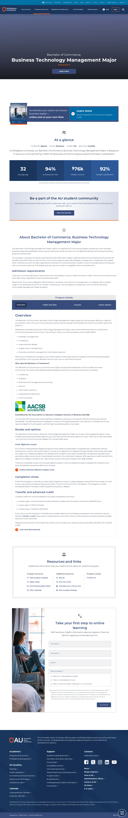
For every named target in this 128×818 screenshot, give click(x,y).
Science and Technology (19, 779)
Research (88, 2)
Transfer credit (28, 516)
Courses (77, 305)
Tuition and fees (49, 305)
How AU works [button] (26, 9)
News (81, 2)
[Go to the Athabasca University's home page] (10, 9)
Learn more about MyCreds (29, 530)
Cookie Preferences (35, 815)
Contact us (91, 578)
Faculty (102, 2)
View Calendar (36, 590)
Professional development (20, 759)
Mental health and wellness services (61, 772)
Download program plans (40, 586)
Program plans (53, 776)
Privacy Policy (22, 815)
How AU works (65, 582)
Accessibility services (55, 766)
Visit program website (39, 578)
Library (76, 2)
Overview (21, 305)
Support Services (111, 2)
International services (55, 769)
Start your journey (64, 213)
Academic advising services (57, 756)
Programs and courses (18, 756)
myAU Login (48, 2)
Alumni (95, 2)
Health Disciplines (17, 772)
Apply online (64, 71)
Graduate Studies (17, 783)
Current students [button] (78, 9)
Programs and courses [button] (41, 9)
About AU (122, 2)
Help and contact (91, 756)
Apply (115, 9)
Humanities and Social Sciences (22, 776)
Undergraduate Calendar (20, 793)
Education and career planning (59, 759)
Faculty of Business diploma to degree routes (36, 470)
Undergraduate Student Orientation (61, 783)
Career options (104, 305)
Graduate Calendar (17, 796)
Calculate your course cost (70, 586)
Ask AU (62, 578)
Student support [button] (93, 9)
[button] (106, 9)
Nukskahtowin (67, 2)
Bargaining (13, 815)
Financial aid (51, 762)
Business (13, 769)
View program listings (68, 590)
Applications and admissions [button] (60, 9)
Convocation (57, 2)
